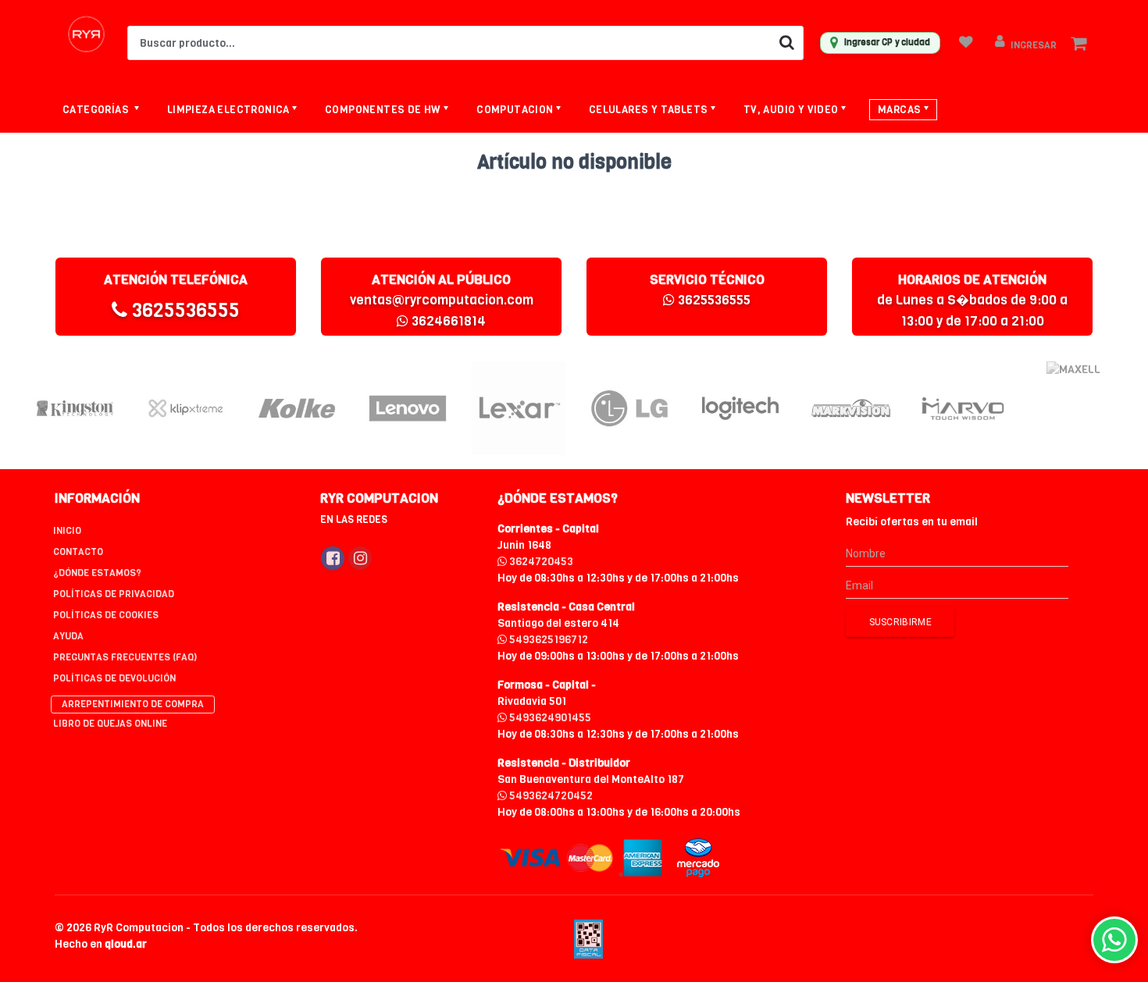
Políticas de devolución (114, 678)
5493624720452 (550, 795)
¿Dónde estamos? (97, 573)
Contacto (78, 552)
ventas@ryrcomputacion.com (441, 300)
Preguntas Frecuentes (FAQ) (125, 657)
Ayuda (68, 636)
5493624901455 (549, 717)
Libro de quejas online (110, 723)
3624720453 (540, 561)
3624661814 (447, 321)
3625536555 (183, 310)
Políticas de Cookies (106, 615)
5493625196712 (547, 639)
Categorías (96, 109)
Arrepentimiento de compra (133, 704)
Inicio (67, 531)
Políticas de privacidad (113, 594)
